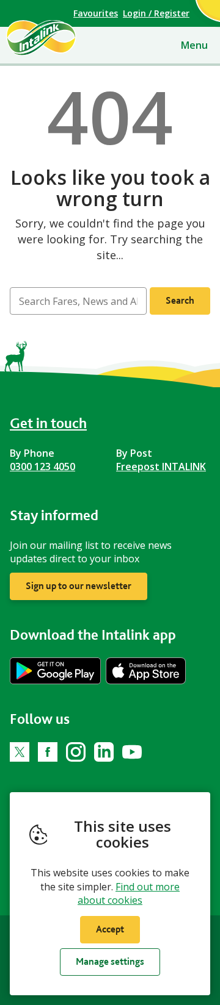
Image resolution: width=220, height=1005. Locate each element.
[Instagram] (76, 752)
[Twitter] (19, 752)
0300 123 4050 (42, 466)
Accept (110, 929)
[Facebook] (47, 752)
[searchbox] (78, 301)
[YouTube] (132, 752)
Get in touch (48, 423)
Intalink (62, 37)
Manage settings (110, 961)
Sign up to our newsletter (78, 586)
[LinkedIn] (104, 752)
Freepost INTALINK (161, 466)
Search (180, 300)
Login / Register (156, 13)
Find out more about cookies (129, 893)
